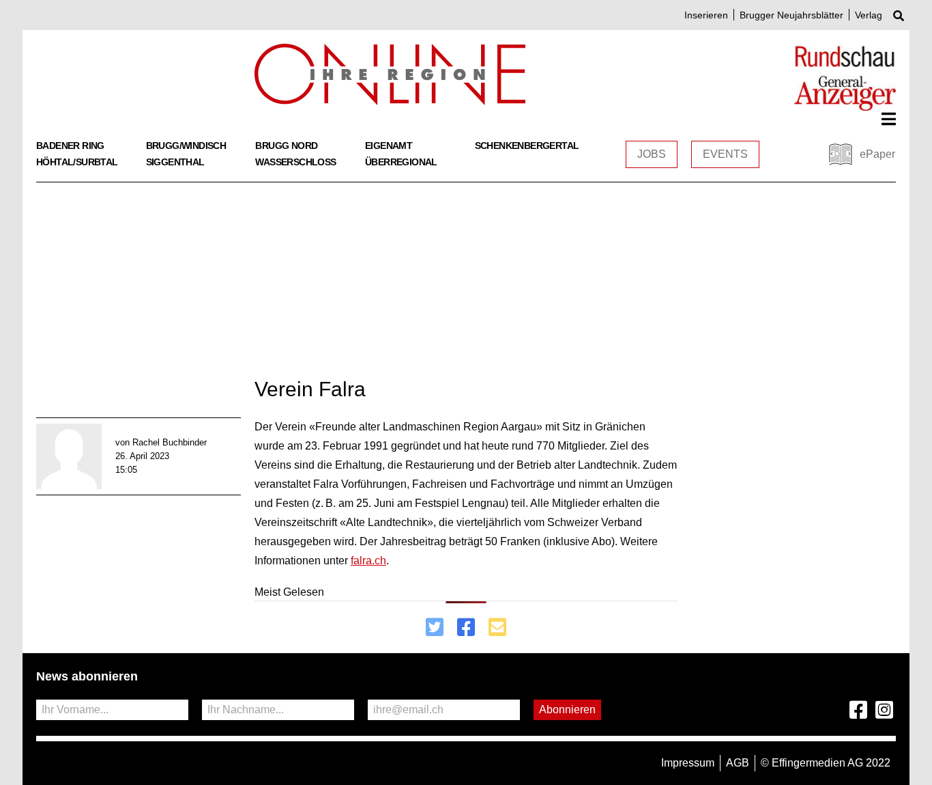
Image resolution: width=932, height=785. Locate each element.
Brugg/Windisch (186, 145)
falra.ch (368, 560)
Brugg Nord (286, 145)
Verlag (868, 15)
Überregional (401, 161)
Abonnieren (567, 709)
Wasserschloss (295, 161)
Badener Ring (70, 145)
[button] (889, 119)
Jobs (651, 154)
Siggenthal (175, 161)
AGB (737, 763)
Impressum (687, 763)
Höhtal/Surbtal (77, 161)
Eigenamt (388, 145)
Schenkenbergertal (527, 145)
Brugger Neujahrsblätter (791, 15)
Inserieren (706, 15)
